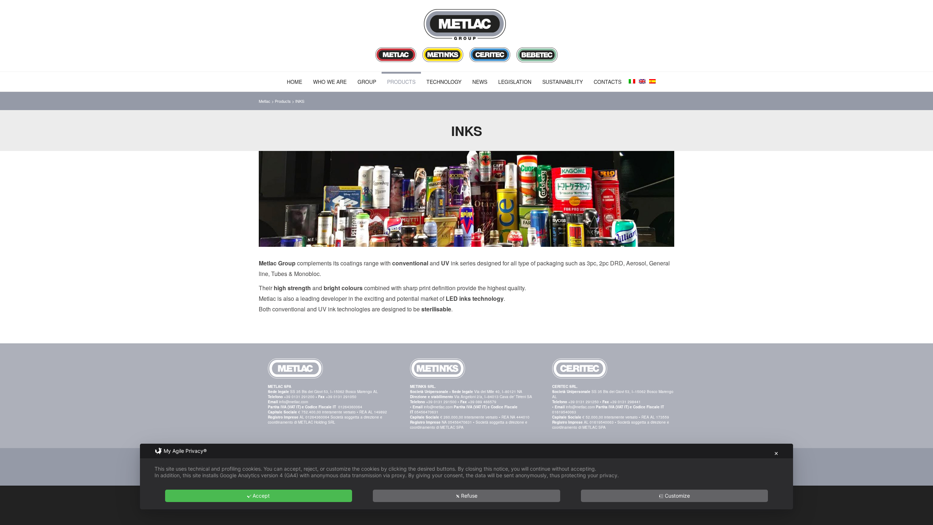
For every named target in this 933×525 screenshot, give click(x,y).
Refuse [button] (469, 496)
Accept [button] (261, 496)
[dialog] (466, 476)
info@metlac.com (293, 401)
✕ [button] (776, 453)
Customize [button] (677, 496)
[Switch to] (632, 81)
